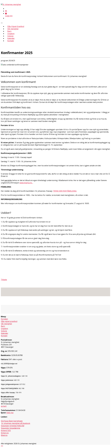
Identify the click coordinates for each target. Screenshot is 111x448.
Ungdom (10, 33)
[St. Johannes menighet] (11, 4)
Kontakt (10, 41)
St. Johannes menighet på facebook (15, 423)
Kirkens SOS (6, 430)
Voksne (10, 36)
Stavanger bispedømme (10, 428)
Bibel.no (4, 435)
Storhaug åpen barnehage (12, 421)
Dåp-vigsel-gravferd (9, 321)
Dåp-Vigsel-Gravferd (15, 26)
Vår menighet (12, 29)
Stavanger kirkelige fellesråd (12, 426)
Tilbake (4, 279)
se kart (4, 406)
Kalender (11, 38)
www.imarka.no (26, 183)
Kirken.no (5, 433)
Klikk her (10, 412)
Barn (9, 31)
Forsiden (4, 319)
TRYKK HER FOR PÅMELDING (65, 191)
